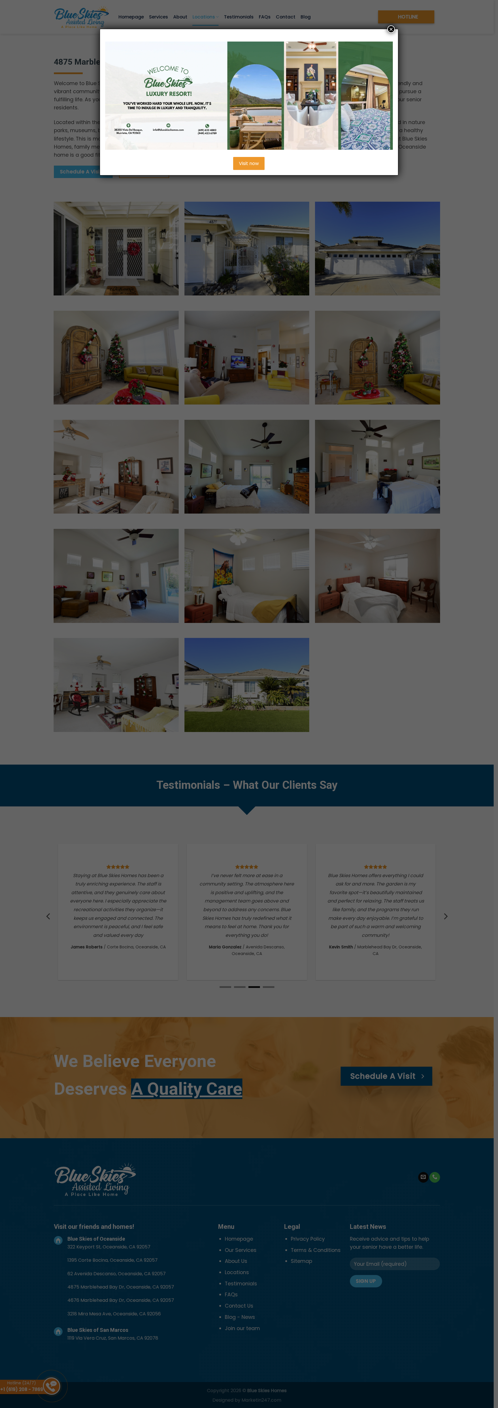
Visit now (249, 163)
